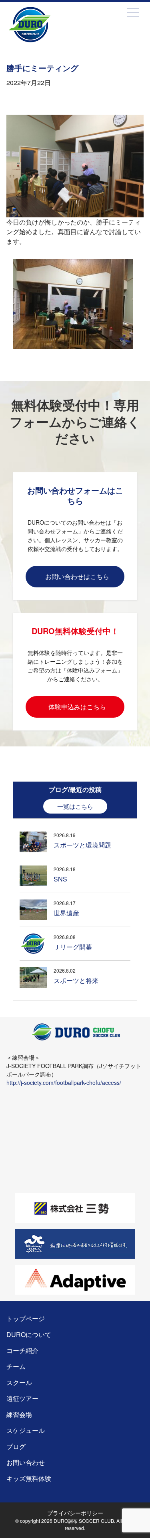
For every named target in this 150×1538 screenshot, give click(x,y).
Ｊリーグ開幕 (73, 946)
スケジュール (25, 1430)
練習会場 (19, 1414)
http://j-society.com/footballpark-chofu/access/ (63, 1082)
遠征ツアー (22, 1398)
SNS (60, 878)
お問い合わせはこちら (77, 576)
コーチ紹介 (22, 1350)
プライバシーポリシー (75, 1513)
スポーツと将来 (76, 980)
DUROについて (28, 1334)
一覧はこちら (75, 806)
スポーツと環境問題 (82, 845)
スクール (19, 1382)
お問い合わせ (25, 1462)
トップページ (45, 36)
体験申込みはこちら (77, 706)
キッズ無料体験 (28, 1478)
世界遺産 (66, 912)
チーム (16, 1366)
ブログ (16, 1446)
